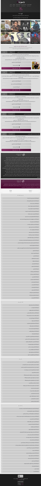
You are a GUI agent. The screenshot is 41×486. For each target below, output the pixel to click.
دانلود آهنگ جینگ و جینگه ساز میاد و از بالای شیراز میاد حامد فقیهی (27, 52)
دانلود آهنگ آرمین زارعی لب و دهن (33, 347)
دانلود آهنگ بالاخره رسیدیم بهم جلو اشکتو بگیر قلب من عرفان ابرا (29, 240)
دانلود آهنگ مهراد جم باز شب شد (34, 328)
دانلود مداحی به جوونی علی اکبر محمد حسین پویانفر (31, 385)
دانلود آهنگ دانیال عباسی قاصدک (34, 235)
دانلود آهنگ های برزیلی (35, 290)
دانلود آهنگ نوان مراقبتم (35, 426)
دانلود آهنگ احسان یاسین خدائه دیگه (33, 198)
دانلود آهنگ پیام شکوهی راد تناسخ (33, 354)
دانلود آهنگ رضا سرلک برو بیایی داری (33, 434)
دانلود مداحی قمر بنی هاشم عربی (34, 383)
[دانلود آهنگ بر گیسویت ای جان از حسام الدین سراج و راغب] (36, 85)
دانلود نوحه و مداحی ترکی (35, 388)
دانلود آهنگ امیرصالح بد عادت (34, 229)
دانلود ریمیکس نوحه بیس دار (34, 390)
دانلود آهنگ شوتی (36, 269)
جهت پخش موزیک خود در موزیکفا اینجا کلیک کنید (20, 17)
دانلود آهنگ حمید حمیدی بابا (34, 221)
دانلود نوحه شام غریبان (35, 372)
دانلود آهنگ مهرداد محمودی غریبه (33, 208)
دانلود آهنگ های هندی (35, 287)
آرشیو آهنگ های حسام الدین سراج (16, 84)
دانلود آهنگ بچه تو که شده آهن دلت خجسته (32, 211)
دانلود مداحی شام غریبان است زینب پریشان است (31, 369)
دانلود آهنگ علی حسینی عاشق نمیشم (33, 421)
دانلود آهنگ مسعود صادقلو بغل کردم (33, 411)
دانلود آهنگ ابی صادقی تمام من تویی (33, 312)
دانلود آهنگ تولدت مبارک (35, 253)
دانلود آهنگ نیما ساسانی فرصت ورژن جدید (32, 437)
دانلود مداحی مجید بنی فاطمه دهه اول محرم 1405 (31, 375)
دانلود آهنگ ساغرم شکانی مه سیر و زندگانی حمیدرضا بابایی (30, 442)
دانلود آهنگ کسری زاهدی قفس (34, 331)
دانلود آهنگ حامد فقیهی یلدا (33, 94)
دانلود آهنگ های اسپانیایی (34, 279)
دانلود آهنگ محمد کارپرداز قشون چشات (33, 200)
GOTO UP (21, 476)
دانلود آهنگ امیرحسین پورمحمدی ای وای (32, 453)
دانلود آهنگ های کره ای (35, 282)
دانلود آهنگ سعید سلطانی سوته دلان (33, 224)
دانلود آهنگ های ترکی (35, 263)
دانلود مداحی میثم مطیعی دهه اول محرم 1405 (32, 380)
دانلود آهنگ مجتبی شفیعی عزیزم (34, 455)
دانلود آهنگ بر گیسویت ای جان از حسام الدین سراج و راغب (29, 72)
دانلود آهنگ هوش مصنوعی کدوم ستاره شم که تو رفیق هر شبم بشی (28, 242)
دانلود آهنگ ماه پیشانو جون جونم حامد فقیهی (31, 114)
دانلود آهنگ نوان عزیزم (35, 320)
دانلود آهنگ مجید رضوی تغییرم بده (33, 344)
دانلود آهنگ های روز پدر (35, 297)
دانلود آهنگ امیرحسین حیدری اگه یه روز (33, 447)
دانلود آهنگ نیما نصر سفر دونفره (34, 232)
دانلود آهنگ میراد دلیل (35, 461)
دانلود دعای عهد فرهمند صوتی (34, 396)
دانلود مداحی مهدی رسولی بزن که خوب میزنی (32, 339)
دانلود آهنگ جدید (36, 471)
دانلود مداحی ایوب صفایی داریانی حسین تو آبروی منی (31, 364)
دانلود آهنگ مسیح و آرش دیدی (34, 318)
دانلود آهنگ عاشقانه (35, 261)
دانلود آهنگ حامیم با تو (35, 307)
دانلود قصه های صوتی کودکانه (34, 295)
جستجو (21, 11)
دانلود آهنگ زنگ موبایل (35, 266)
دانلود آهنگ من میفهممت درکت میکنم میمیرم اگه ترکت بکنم (29, 219)
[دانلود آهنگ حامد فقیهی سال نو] (36, 147)
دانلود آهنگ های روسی (35, 284)
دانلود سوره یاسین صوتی (35, 401)
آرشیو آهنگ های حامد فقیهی (16, 62)
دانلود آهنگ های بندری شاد (34, 274)
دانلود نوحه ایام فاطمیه (35, 258)
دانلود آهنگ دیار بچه (36, 450)
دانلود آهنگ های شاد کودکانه (34, 292)
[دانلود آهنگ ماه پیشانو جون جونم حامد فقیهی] (36, 127)
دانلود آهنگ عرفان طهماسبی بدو (34, 349)
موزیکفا (20, 2)
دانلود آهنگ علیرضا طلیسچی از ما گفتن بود (32, 336)
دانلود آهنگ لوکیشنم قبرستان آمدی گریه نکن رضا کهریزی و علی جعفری (28, 248)
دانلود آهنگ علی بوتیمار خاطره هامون (33, 237)
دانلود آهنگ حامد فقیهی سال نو (33, 134)
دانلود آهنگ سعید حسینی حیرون (34, 227)
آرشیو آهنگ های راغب (16, 87)
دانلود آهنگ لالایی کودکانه (35, 271)
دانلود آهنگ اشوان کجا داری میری (34, 424)
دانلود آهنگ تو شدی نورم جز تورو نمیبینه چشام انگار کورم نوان (29, 432)
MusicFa (19, 13)
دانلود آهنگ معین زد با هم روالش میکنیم (32, 341)
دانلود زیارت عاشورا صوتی (35, 398)
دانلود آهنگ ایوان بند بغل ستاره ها (33, 214)
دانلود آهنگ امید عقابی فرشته (34, 326)
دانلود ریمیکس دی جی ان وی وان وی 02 (33, 315)
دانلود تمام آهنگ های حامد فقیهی (20, 46)
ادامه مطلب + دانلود (15, 90)
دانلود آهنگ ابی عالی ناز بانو (34, 203)
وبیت (17, 479)
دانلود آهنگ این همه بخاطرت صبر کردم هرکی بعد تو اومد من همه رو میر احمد (27, 445)
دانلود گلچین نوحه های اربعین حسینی (33, 362)
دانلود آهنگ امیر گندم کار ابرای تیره (33, 458)
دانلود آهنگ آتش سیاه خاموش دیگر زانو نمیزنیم (31, 463)
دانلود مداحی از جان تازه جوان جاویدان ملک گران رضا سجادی (30, 367)
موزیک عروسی (36, 468)
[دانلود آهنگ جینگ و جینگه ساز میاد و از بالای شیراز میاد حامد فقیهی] (36, 65)
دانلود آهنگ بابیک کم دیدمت (34, 440)
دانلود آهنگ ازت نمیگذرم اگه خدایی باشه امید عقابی (31, 413)
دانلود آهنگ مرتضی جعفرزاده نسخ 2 (33, 206)
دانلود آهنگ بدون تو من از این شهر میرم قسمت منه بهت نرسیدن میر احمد (28, 416)
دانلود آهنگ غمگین (36, 250)
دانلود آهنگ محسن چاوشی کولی (34, 352)
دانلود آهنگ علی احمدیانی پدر (34, 419)
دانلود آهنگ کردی (36, 256)
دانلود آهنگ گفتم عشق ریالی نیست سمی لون (32, 216)
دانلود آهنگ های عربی (35, 276)
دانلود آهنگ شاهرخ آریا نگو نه (34, 245)
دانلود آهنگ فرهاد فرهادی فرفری (34, 429)
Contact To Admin (20, 481)
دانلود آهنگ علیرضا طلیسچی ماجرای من (33, 323)
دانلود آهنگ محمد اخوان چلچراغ (34, 310)
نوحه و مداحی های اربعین (35, 393)
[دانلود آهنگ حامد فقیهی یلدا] (36, 107)
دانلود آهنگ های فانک (35, 333)
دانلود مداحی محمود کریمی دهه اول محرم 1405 (32, 377)
